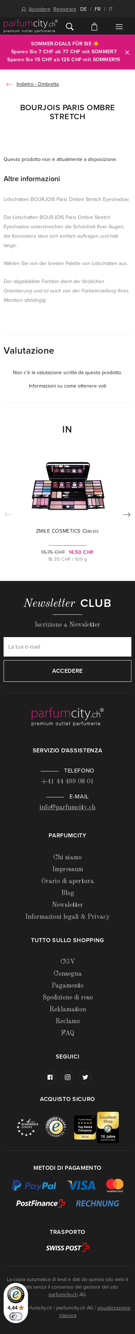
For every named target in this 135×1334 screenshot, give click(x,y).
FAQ (67, 1033)
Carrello (94, 26)
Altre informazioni (32, 179)
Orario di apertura (67, 881)
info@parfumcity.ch (67, 807)
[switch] (15, 1316)
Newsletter (67, 905)
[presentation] (126, 516)
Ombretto (48, 84)
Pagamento (67, 985)
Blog (67, 893)
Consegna (68, 974)
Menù (119, 26)
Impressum (67, 869)
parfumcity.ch (63, 1295)
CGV (67, 962)
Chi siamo (67, 857)
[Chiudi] (127, 52)
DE (83, 9)
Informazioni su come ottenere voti (67, 386)
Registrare (64, 9)
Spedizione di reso (67, 997)
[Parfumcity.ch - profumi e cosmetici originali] (31, 26)
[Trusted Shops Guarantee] (59, 1127)
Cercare (70, 26)
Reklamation (67, 1009)
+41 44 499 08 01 (67, 781)
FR (98, 9)
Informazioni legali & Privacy (67, 917)
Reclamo (67, 1021)
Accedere (39, 9)
